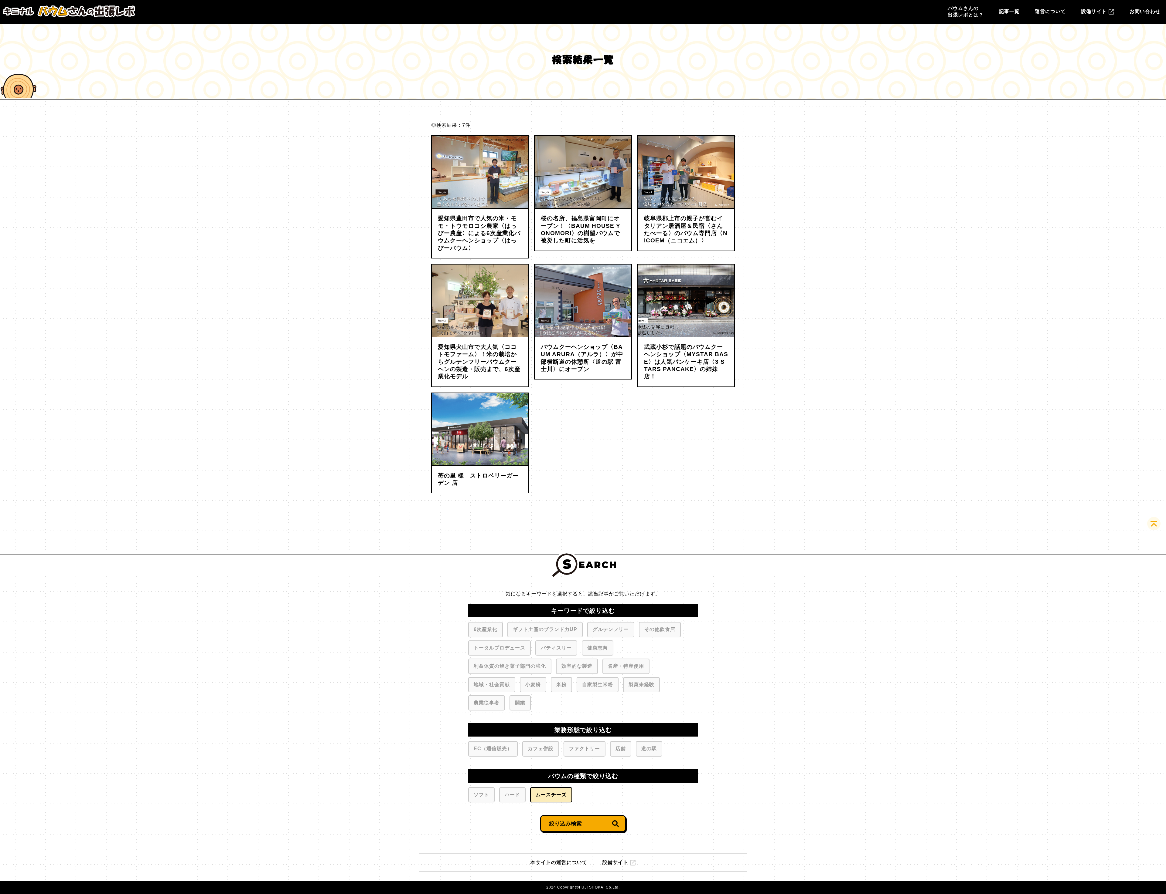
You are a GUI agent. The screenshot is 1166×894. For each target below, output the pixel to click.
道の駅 (649, 748)
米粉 (561, 684)
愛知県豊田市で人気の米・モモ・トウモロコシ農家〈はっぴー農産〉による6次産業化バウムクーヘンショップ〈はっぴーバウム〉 (479, 233)
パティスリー (556, 647)
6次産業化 (485, 629)
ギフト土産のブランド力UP (545, 629)
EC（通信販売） (493, 748)
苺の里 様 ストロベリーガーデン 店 (478, 479)
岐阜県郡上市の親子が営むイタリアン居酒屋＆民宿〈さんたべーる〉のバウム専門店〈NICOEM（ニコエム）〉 (686, 229)
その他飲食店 (659, 629)
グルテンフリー (611, 629)
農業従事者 (486, 702)
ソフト (481, 794)
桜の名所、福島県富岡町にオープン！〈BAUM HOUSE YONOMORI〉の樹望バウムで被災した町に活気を (580, 229)
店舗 (620, 748)
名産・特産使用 (626, 666)
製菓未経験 (641, 684)
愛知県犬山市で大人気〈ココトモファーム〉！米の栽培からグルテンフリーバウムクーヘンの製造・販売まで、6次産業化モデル (479, 362)
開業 (520, 702)
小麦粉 (533, 684)
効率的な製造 (576, 666)
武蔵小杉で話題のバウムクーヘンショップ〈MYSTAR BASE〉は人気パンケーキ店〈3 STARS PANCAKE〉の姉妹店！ (686, 362)
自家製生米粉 (597, 684)
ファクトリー (584, 748)
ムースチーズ (551, 794)
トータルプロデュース (499, 647)
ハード (512, 794)
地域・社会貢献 (492, 684)
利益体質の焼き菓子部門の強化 (510, 666)
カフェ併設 (541, 748)
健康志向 (597, 647)
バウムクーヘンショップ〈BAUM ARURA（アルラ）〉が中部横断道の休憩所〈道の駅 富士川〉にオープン (582, 358)
